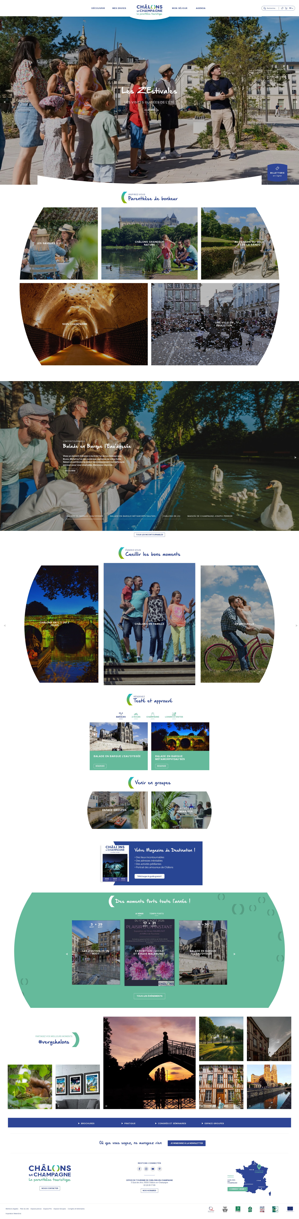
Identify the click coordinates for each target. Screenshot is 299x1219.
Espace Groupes (60, 1209)
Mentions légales (12, 1209)
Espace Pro (47, 1209)
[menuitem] (98, 8)
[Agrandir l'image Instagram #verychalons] (30, 1087)
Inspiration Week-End (13, 1214)
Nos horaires (149, 1191)
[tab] (121, 714)
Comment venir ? (237, 1189)
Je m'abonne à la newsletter (187, 1143)
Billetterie (277, 174)
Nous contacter (50, 1188)
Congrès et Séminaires (76, 1209)
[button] (272, 7)
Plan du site (24, 1209)
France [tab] (231, 1176)
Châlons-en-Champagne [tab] (232, 1181)
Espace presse (36, 1209)
